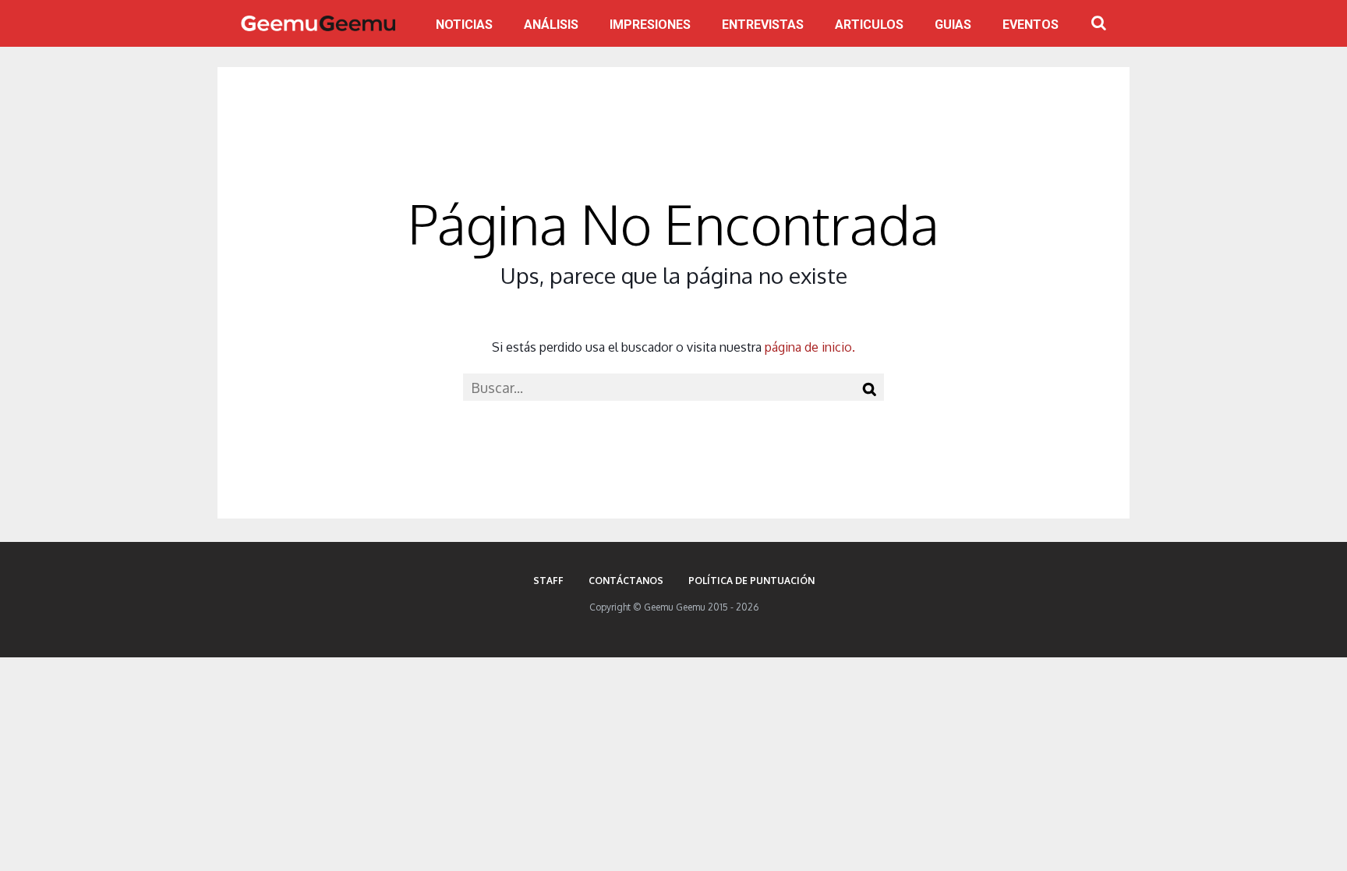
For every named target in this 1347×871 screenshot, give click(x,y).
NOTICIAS (464, 24)
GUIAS (953, 24)
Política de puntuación (751, 580)
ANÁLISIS (551, 24)
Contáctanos (626, 580)
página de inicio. (810, 347)
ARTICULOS (869, 24)
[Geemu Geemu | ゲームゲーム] (318, 23)
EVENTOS (1030, 24)
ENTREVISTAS (763, 24)
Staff (548, 580)
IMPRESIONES (650, 24)
